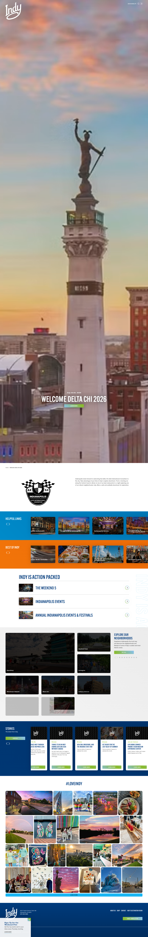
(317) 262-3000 (24, 914)
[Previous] (7, 524)
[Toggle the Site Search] (138, 3)
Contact (123, 911)
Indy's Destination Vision (134, 911)
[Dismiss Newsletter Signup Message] (29, 919)
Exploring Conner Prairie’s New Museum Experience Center (78, 746)
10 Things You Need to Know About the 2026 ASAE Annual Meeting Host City (105, 746)
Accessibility (132, 4)
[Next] (9, 524)
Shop (118, 911)
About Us (113, 911)
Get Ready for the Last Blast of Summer (53, 745)
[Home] (13, 11)
